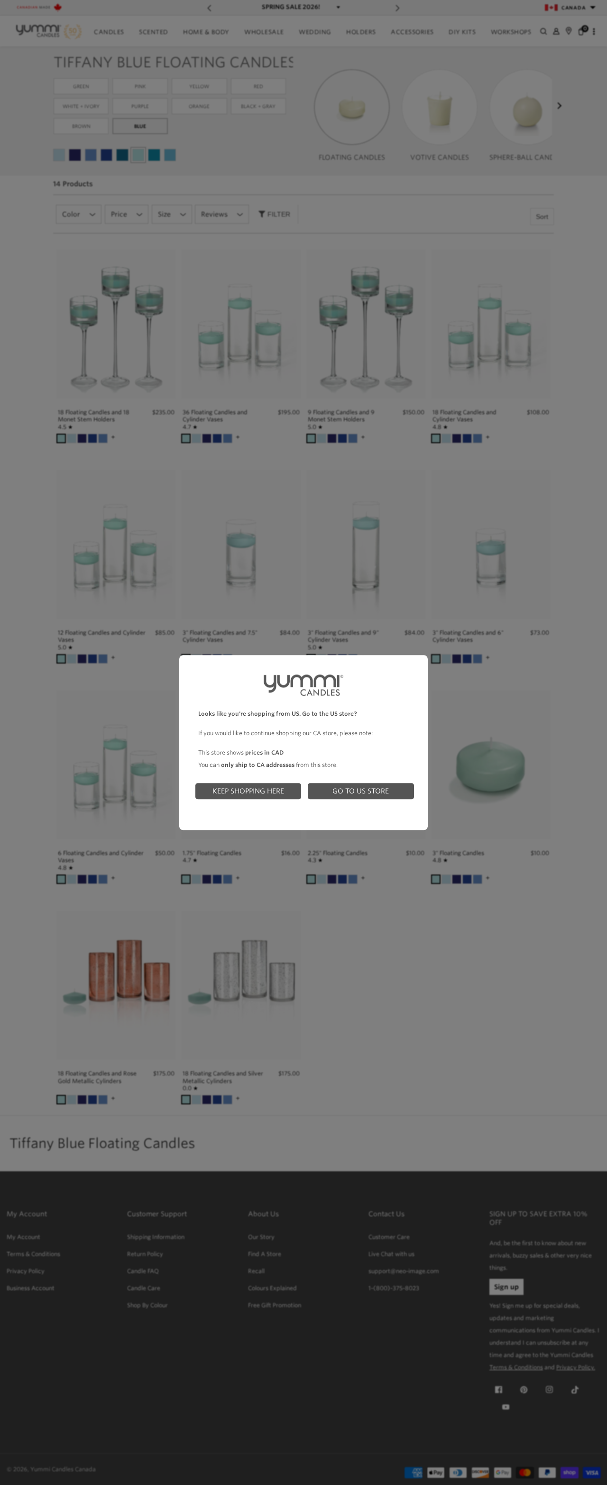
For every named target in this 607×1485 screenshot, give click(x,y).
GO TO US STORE (360, 791)
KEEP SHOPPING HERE (248, 791)
